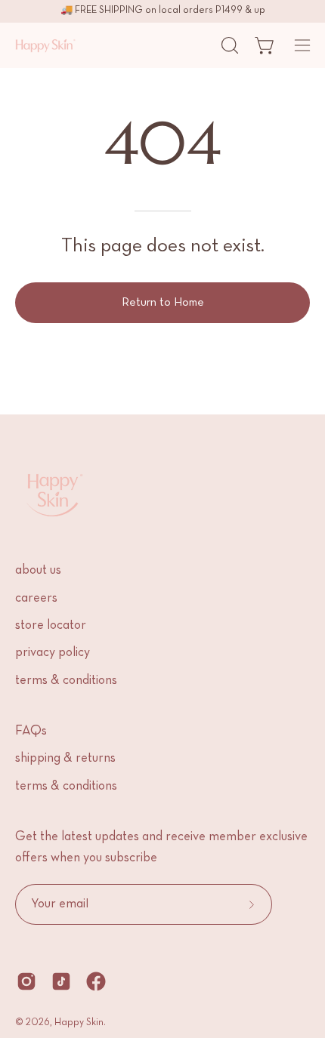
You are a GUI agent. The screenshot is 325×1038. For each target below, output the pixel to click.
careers (36, 599)
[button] (228, 45)
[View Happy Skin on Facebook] (96, 981)
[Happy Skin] (45, 45)
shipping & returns (65, 759)
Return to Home (163, 302)
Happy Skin (79, 1022)
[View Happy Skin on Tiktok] (61, 981)
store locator (50, 626)
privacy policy (52, 653)
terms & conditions (66, 681)
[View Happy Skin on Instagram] (26, 981)
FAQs (31, 731)
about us (38, 571)
